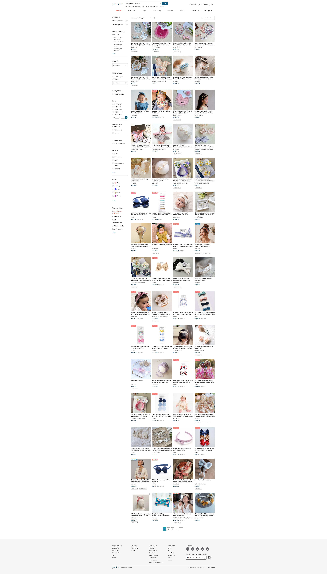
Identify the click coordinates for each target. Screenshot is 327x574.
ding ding (152, 6)
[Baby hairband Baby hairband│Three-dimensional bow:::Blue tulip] (162, 503)
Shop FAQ (133, 550)
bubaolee (154, 518)
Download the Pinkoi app (197, 558)
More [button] (113, 53)
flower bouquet (116, 216)
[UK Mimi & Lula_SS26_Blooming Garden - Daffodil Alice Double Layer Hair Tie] (205, 100)
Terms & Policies (153, 555)
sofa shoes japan (129, 6)
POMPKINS (176, 418)
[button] (126, 117)
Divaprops (176, 81)
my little (133, 452)
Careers (169, 557)
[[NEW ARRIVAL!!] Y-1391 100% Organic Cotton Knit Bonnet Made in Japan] (183, 403)
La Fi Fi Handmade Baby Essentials (183, 518)
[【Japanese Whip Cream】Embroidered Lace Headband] (183, 202)
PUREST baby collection (137, 149)
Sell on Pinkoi (192, 4)
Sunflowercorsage (199, 350)
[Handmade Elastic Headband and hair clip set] (205, 335)
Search (165, 3)
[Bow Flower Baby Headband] (205, 469)
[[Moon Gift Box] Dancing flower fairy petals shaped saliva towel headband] (205, 32)
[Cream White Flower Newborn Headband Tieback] (162, 168)
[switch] (120, 20)
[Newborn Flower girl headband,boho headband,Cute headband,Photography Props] (183, 134)
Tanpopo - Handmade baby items (204, 149)
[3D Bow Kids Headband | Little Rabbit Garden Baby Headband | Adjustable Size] (141, 267)
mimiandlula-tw (199, 115)
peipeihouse (134, 115)
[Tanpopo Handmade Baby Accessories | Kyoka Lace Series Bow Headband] (205, 134)
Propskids (176, 149)
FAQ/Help (151, 548)
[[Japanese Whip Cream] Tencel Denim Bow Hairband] (141, 100)
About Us (170, 548)
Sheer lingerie (145, 6)
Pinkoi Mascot (171, 555)
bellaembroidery (135, 518)
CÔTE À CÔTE (135, 47)
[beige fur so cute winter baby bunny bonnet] (141, 168)
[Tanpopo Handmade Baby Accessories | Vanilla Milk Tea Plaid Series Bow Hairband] (162, 301)
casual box (155, 115)
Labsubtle (197, 248)
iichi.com (170, 560)
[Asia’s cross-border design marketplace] (117, 4)
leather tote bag (160, 6)
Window (114, 557)
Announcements (153, 552)
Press (169, 550)
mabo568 (197, 81)
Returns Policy (152, 560)
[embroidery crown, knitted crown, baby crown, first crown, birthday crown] (141, 437)
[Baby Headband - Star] (141, 369)
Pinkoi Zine (115, 550)
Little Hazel (134, 384)
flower (114, 219)
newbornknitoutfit (199, 518)
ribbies (132, 217)
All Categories (115, 548)
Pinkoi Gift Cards (116, 552)
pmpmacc (176, 282)
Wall (113, 555)
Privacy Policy (152, 557)
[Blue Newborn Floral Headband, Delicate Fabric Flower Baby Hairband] (183, 66)
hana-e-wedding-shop (200, 484)
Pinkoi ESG (170, 552)
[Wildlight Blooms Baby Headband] (162, 233)
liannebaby (197, 418)
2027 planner (138, 6)
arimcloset (133, 183)
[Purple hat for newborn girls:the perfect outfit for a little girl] (162, 369)
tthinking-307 (155, 248)
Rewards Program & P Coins (156, 562)
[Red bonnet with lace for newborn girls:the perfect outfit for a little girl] (183, 469)
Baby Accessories (117, 229)
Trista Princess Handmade (159, 81)
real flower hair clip (118, 226)
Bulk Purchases (153, 550)
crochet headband (117, 223)
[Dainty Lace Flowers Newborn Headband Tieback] (205, 267)
